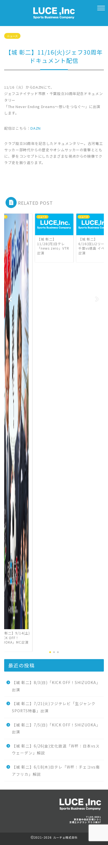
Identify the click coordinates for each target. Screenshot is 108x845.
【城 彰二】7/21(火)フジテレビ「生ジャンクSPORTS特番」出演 (54, 707)
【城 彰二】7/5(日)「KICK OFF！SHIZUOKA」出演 (56, 728)
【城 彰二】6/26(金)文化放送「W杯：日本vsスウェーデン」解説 (56, 749)
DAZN (35, 128)
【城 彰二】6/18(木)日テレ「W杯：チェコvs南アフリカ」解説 (56, 770)
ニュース (12, 36)
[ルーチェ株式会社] (54, 15)
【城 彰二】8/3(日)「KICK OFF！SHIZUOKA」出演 (56, 686)
